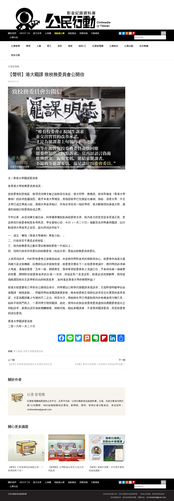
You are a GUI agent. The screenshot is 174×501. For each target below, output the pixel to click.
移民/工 (82, 45)
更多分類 (15, 55)
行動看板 (95, 33)
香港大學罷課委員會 (33, 351)
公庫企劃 (128, 45)
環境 (28, 45)
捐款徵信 (72, 33)
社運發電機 (97, 45)
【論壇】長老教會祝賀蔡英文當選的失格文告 (30, 364)
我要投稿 (84, 33)
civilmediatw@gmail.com (156, 497)
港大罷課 (17, 351)
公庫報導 (15, 45)
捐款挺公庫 (59, 33)
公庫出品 (14, 37)
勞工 (49, 45)
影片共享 (37, 33)
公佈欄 (48, 33)
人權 (39, 45)
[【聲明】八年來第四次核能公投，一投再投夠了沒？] (26, 447)
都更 (70, 45)
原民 (60, 45)
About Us (25, 33)
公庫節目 (113, 45)
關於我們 (12, 33)
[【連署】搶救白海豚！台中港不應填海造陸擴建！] (107, 447)
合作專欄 (143, 45)
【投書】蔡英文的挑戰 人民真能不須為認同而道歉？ (99, 364)
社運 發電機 (36, 394)
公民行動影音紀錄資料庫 (17, 494)
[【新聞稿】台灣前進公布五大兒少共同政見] (66, 447)
